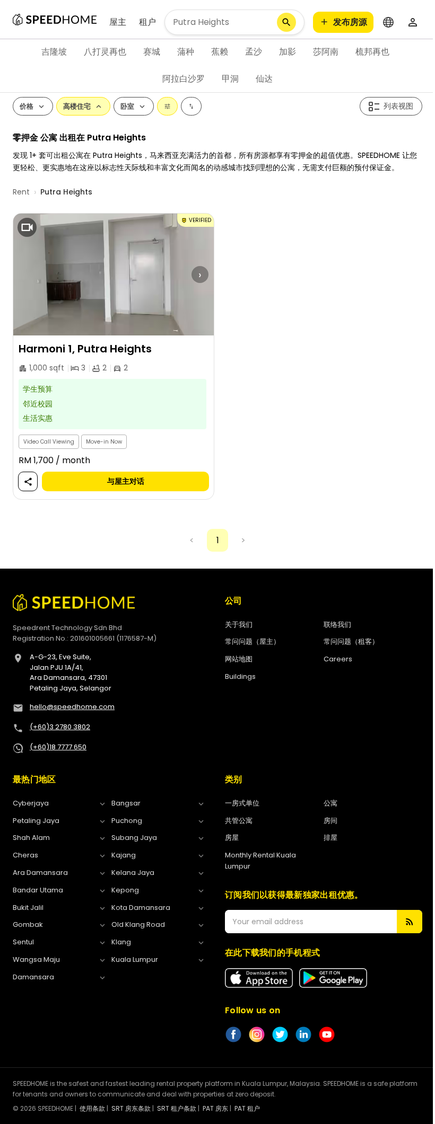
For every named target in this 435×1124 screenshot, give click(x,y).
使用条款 (92, 1108)
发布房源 (350, 22)
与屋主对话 (125, 481)
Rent (21, 192)
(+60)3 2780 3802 (60, 727)
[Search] (286, 22)
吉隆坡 (54, 52)
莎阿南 (325, 52)
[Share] (28, 482)
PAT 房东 (215, 1108)
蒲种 (185, 52)
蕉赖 (219, 52)
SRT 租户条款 (176, 1108)
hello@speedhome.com (72, 707)
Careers (338, 659)
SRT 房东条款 (131, 1108)
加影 (287, 52)
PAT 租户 (247, 1108)
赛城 (151, 52)
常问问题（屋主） (252, 641)
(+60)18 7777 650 (58, 747)
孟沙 (253, 52)
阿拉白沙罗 (183, 79)
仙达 (264, 79)
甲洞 (230, 79)
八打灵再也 (105, 52)
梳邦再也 (372, 52)
